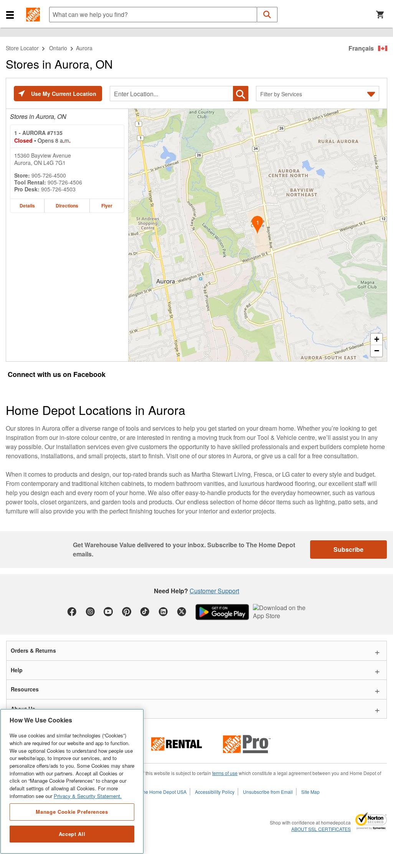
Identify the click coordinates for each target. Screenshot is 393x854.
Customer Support (214, 590)
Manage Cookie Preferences (72, 811)
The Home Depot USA (163, 791)
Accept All (72, 834)
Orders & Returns (33, 650)
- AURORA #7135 (38, 133)
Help (17, 670)
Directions (67, 205)
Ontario (58, 47)
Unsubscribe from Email (268, 791)
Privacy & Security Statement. (88, 796)
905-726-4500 (48, 175)
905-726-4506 (65, 182)
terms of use (225, 773)
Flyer (106, 205)
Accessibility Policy (214, 791)
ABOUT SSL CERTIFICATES (321, 829)
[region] (72, 781)
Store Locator (22, 47)
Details (27, 205)
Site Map (310, 791)
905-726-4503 (58, 189)
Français (361, 48)
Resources (25, 689)
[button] (10, 14)
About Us (23, 708)
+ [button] (376, 339)
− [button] (376, 350)
